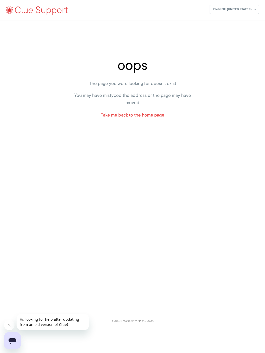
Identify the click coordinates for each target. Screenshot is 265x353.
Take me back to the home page (132, 115)
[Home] (37, 10)
